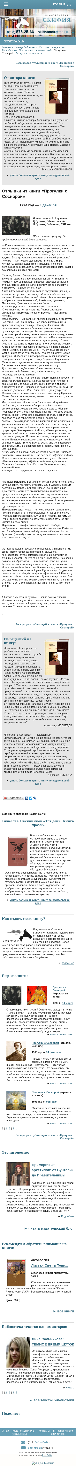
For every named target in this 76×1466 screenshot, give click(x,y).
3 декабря (48, 205)
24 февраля (53, 1052)
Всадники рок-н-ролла (29, 53)
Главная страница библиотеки (19, 47)
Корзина (59, 4)
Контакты (44, 1430)
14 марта (67, 1003)
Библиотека (57, 1433)
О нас (5, 1430)
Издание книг (19, 1433)
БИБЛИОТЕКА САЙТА (14, 41)
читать (70, 1387)
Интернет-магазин (63, 1430)
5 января (51, 1101)
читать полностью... (62, 1034)
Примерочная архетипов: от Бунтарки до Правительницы (52, 1170)
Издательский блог (23, 1430)
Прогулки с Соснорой (59, 989)
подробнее (68, 963)
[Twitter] (31, 798)
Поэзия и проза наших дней (35, 50)
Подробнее (67, 1216)
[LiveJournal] (35, 798)
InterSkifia (47, 1455)
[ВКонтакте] (27, 798)
